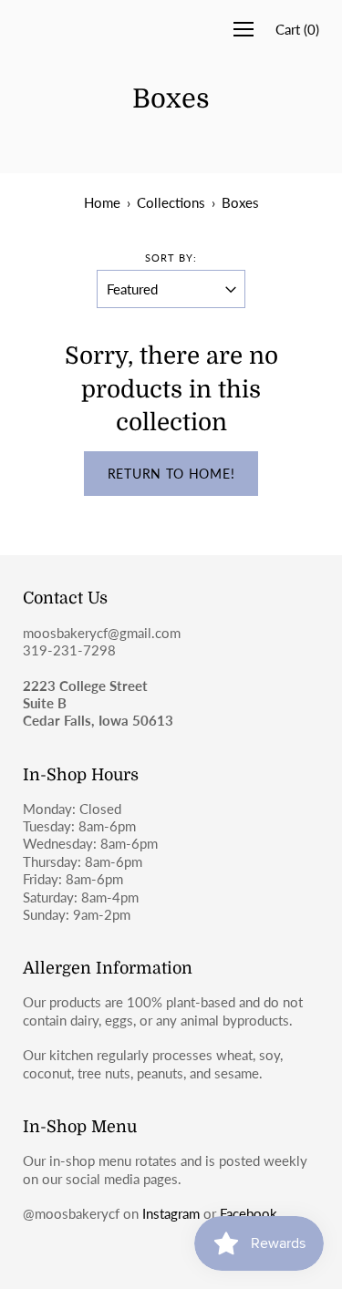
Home (102, 202)
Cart (297, 29)
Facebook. (250, 1213)
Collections (171, 202)
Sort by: (171, 257)
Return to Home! (171, 473)
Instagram (171, 1213)
